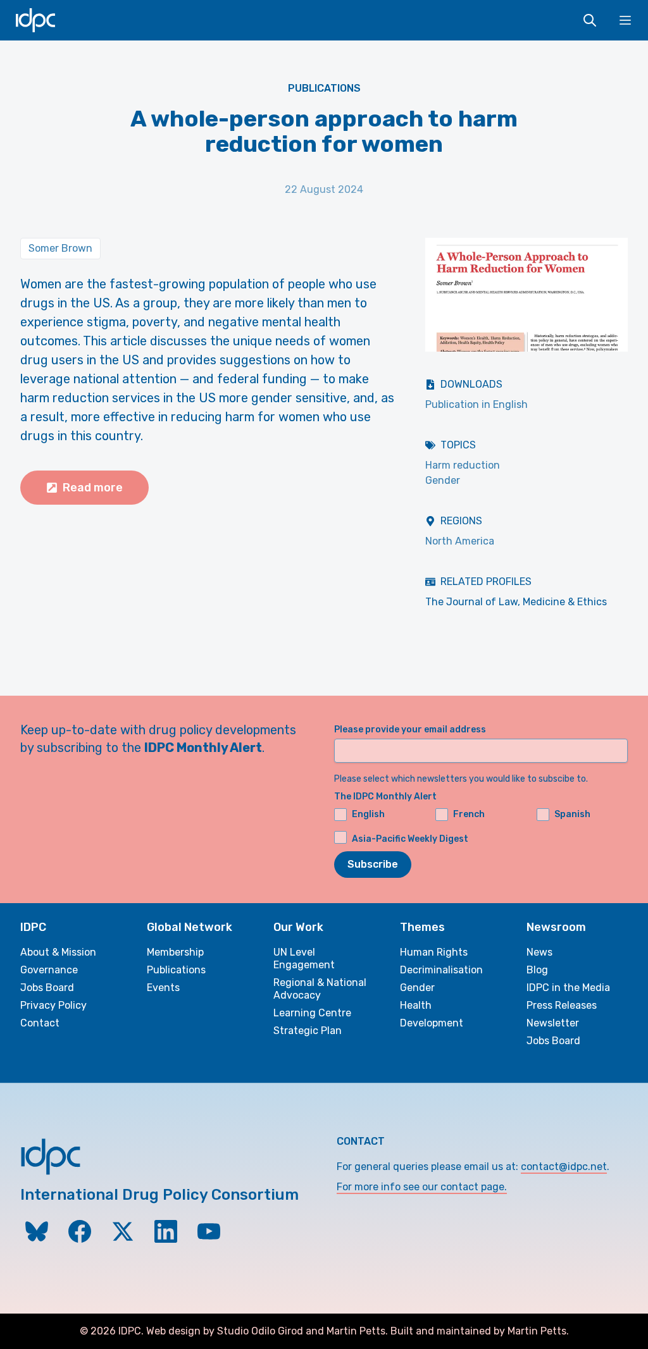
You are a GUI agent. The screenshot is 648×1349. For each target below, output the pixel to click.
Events (163, 988)
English (368, 814)
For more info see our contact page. (422, 1187)
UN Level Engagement (304, 958)
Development (431, 1023)
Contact (39, 1023)
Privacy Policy (53, 1005)
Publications (324, 88)
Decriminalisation (441, 970)
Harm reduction (462, 465)
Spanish (572, 814)
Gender (442, 480)
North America (459, 541)
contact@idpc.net (564, 1167)
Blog (537, 970)
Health (416, 1005)
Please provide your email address (410, 729)
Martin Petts (356, 1331)
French (469, 814)
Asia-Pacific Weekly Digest (410, 839)
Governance (49, 970)
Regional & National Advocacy (319, 988)
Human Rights (434, 952)
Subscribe (372, 864)
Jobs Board (47, 988)
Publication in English (476, 404)
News (539, 952)
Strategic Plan (307, 1031)
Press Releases (561, 1005)
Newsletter (552, 1023)
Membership (175, 952)
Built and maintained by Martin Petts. (479, 1331)
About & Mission (58, 952)
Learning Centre (312, 1013)
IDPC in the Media (568, 988)
